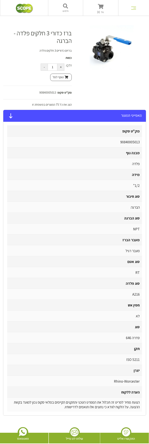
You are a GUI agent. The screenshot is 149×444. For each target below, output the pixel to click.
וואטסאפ (23, 438)
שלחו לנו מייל (74, 438)
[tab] (74, 116)
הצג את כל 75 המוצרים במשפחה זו (52, 105)
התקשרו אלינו (126, 438)
